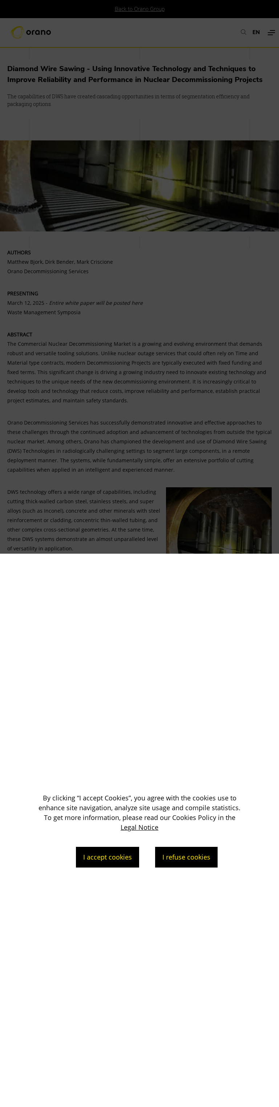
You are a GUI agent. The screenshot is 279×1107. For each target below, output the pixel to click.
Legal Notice (139, 827)
